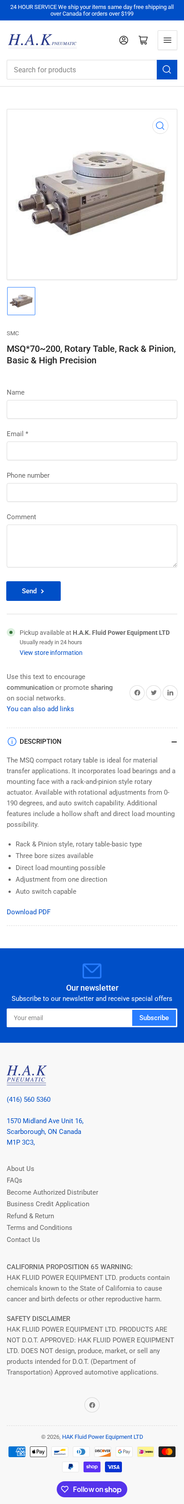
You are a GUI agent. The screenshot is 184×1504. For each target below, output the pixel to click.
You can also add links (40, 709)
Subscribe (154, 1018)
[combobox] (92, 69)
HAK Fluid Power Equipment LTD (102, 1436)
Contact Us (23, 1240)
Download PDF (28, 912)
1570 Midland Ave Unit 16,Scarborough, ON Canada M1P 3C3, (45, 1131)
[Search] (167, 69)
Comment (21, 517)
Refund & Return (30, 1216)
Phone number (28, 475)
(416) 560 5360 (28, 1100)
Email (17, 434)
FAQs (14, 1180)
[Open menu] (167, 40)
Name (16, 392)
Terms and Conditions (39, 1228)
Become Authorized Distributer (52, 1192)
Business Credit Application (48, 1204)
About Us (20, 1169)
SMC (13, 333)
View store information (51, 652)
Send (29, 591)
